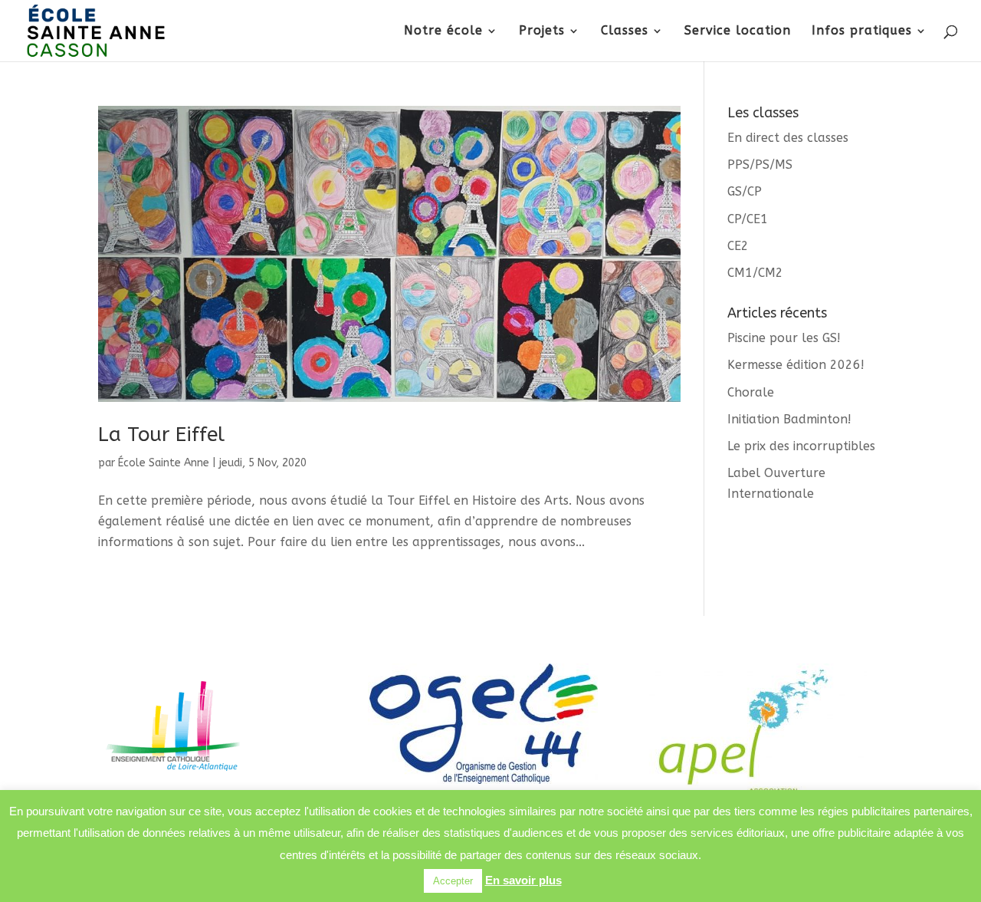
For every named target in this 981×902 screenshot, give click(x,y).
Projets (542, 31)
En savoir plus (523, 880)
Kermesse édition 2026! (796, 364)
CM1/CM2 (755, 272)
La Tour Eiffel (161, 434)
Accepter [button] (453, 881)
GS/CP (744, 191)
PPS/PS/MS (759, 164)
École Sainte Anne (163, 462)
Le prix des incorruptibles (801, 446)
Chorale (750, 392)
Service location (737, 31)
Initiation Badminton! (789, 419)
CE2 (738, 246)
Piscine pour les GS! (784, 338)
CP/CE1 (747, 219)
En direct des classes (787, 137)
